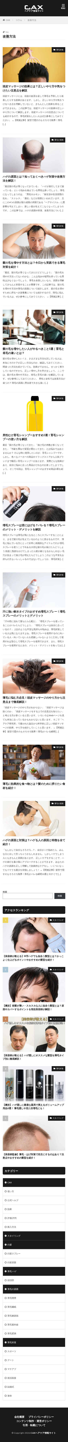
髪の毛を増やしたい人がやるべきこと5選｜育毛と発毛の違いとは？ (33, 350)
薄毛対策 (59, 50)
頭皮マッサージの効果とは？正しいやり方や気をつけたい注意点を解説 (34, 88)
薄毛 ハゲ (12, 1271)
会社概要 (19, 1416)
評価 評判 (12, 1218)
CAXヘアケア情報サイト (43, 1432)
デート (10, 1360)
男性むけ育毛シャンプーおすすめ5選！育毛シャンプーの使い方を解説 (33, 437)
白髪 (9, 1244)
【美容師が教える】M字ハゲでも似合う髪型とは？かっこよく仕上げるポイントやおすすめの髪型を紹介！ (33, 958)
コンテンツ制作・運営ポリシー (34, 1420)
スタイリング (58, 920)
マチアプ (11, 1369)
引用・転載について (34, 1425)
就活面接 (11, 1378)
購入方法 (11, 1227)
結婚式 (10, 1386)
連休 (9, 1395)
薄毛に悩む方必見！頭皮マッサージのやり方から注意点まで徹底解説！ (34, 699)
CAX (8, 20)
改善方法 (32, 20)
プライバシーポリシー (41, 1416)
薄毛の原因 (58, 140)
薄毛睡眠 (11, 1306)
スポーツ (11, 1351)
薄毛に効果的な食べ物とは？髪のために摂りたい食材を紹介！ (34, 785)
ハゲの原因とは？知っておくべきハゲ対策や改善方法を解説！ (34, 178)
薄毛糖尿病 (12, 1315)
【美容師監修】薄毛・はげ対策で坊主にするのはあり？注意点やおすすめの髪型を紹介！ (33, 1156)
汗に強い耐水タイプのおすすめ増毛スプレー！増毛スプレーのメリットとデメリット (34, 613)
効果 (9, 1209)
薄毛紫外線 (12, 1324)
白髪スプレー (13, 1253)
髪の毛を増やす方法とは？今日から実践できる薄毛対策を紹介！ (34, 264)
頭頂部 (10, 1280)
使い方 (10, 1191)
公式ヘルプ (12, 1200)
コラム (19, 20)
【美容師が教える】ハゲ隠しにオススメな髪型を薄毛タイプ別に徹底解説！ (33, 1057)
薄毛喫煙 (11, 1298)
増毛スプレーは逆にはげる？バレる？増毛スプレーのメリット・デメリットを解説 (34, 527)
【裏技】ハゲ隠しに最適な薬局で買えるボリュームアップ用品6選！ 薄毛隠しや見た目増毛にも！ (33, 1106)
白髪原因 (11, 1262)
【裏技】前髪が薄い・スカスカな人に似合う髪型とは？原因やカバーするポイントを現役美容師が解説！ (33, 1007)
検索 (5, 891)
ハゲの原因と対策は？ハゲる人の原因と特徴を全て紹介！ (34, 842)
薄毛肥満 (11, 1333)
